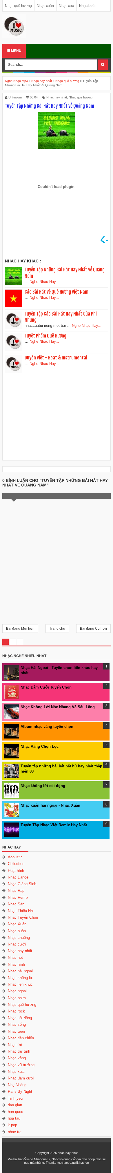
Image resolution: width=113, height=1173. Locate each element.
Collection (16, 863)
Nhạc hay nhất (56, 97)
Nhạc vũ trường (21, 1065)
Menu (15, 51)
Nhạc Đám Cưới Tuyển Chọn (46, 687)
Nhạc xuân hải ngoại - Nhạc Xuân (50, 805)
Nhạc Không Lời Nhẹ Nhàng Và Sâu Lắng (58, 707)
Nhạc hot (15, 957)
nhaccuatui (68, 1162)
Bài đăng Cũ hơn (93, 628)
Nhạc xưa (66, 6)
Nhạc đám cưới (21, 1078)
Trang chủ (57, 628)
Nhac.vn (83, 1162)
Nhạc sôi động (20, 1018)
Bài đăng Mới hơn (20, 628)
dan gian (15, 1105)
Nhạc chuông (19, 937)
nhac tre (14, 1132)
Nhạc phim (17, 998)
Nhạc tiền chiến (21, 1038)
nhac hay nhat (68, 1153)
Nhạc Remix (18, 897)
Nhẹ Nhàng (17, 1085)
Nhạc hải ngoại (20, 971)
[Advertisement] (56, 415)
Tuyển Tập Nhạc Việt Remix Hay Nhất (54, 825)
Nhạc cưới (17, 944)
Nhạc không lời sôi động (43, 786)
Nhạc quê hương (18, 6)
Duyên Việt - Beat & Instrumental (56, 358)
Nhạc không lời (20, 978)
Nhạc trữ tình (19, 1051)
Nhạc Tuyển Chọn (23, 917)
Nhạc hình (16, 964)
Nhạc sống (17, 1024)
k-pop (12, 1125)
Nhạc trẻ (15, 1045)
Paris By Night (20, 1091)
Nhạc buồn (87, 6)
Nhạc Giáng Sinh (22, 884)
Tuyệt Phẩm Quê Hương (45, 336)
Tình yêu (15, 1098)
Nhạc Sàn (16, 904)
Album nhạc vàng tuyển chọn (47, 726)
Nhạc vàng (17, 1058)
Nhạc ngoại (17, 991)
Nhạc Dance (18, 877)
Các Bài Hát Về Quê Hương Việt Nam (56, 292)
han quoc (15, 1111)
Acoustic (15, 857)
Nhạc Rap (16, 890)
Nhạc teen (16, 1031)
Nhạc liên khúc (20, 984)
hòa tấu (14, 1118)
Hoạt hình (16, 870)
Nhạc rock (16, 1011)
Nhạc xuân (45, 6)
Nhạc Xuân (17, 924)
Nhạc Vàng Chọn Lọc (40, 746)
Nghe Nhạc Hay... (44, 281)
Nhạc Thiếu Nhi (21, 911)
